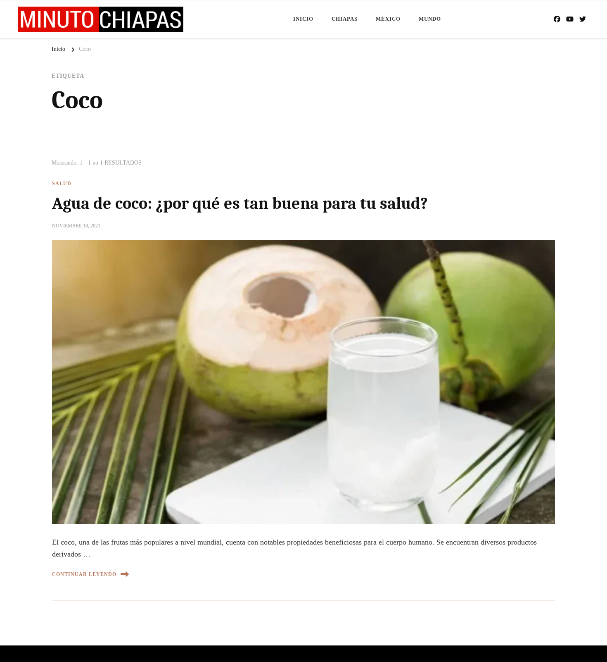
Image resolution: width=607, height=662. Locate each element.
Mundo (430, 19)
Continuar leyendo (84, 574)
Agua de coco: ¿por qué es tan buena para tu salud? (240, 203)
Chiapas (345, 19)
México (388, 19)
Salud (61, 183)
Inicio (303, 19)
